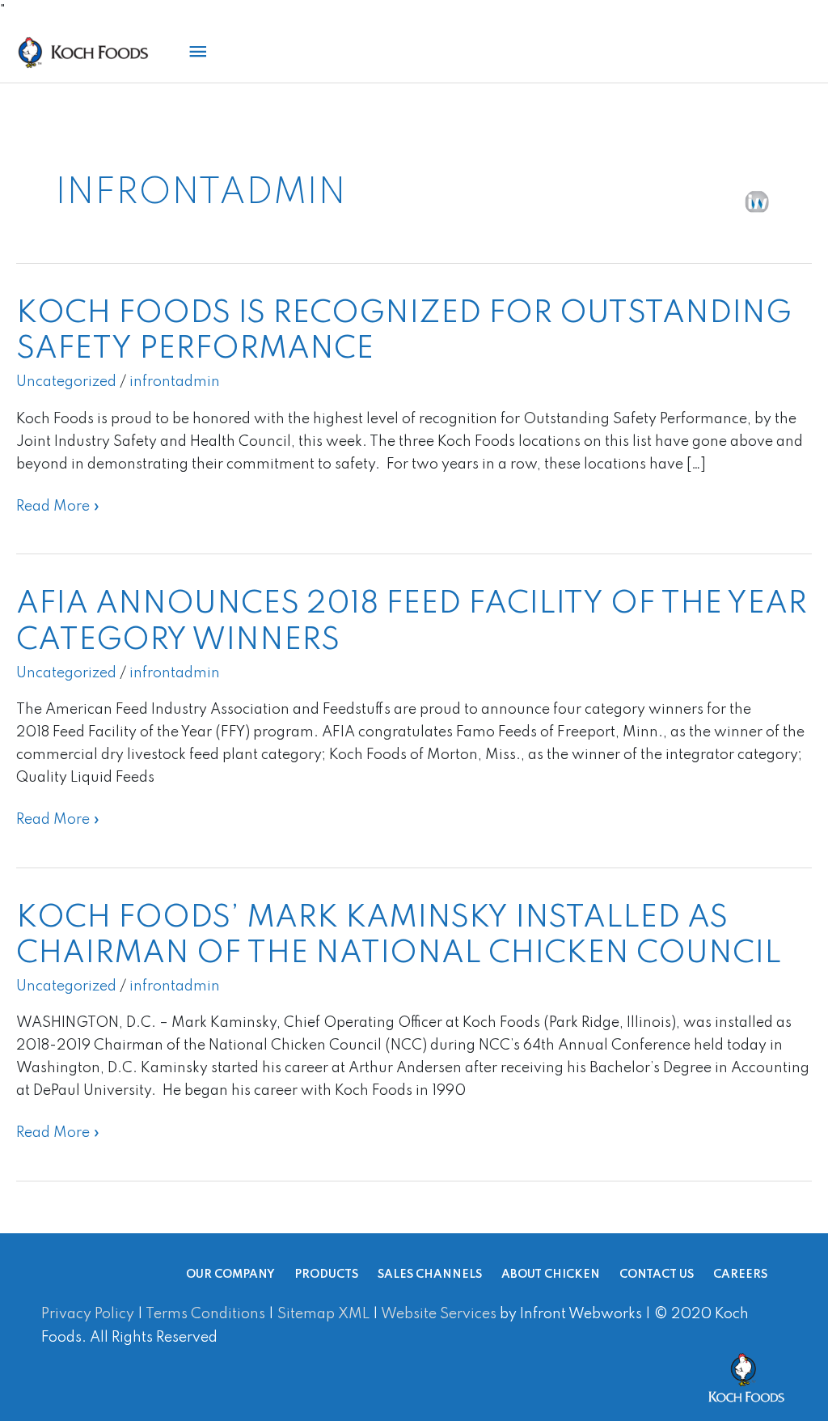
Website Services (438, 1314)
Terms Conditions (205, 1314)
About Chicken (550, 1274)
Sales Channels (430, 1274)
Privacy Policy (87, 1314)
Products (326, 1274)
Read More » (58, 504)
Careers (740, 1274)
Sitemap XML (323, 1314)
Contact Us (656, 1274)
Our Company (230, 1274)
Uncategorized (66, 382)
